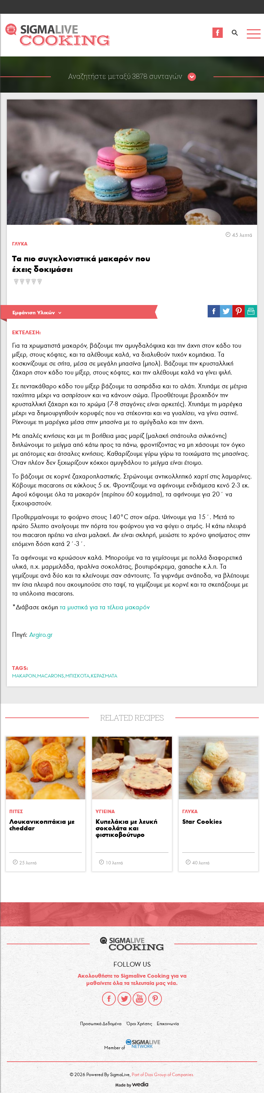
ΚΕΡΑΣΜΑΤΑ (104, 676)
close (191, 77)
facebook (109, 999)
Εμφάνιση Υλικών (33, 312)
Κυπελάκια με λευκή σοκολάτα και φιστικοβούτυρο (126, 828)
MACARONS (50, 676)
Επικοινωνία (168, 1024)
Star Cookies (202, 822)
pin (238, 309)
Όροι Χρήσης (139, 1024)
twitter (124, 999)
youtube (139, 999)
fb (214, 309)
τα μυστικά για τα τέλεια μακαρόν (105, 607)
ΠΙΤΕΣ (16, 812)
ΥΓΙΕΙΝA (105, 812)
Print (251, 309)
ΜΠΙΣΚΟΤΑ (77, 676)
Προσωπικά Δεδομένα (100, 1024)
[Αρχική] (57, 44)
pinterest (155, 999)
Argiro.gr (41, 635)
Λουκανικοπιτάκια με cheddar (42, 825)
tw (226, 309)
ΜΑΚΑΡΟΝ (24, 676)
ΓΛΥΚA (20, 244)
